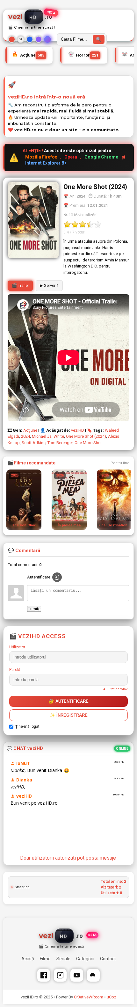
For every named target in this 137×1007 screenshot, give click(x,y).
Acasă (27, 958)
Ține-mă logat (27, 726)
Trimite (34, 608)
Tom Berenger (60, 442)
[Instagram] (60, 975)
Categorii (85, 958)
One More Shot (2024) (86, 436)
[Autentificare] (57, 577)
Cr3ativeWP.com (88, 997)
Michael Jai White (48, 436)
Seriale (63, 958)
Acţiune (28, 54)
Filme (45, 958)
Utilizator (17, 647)
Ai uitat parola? (115, 689)
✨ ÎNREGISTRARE (69, 715)
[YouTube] (76, 975)
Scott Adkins (34, 442)
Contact (108, 958)
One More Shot (88, 442)
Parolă (14, 669)
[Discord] (93, 975)
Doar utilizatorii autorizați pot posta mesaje (68, 858)
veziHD (77, 430)
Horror (83, 54)
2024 (25, 436)
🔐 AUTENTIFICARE (69, 701)
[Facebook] (43, 975)
